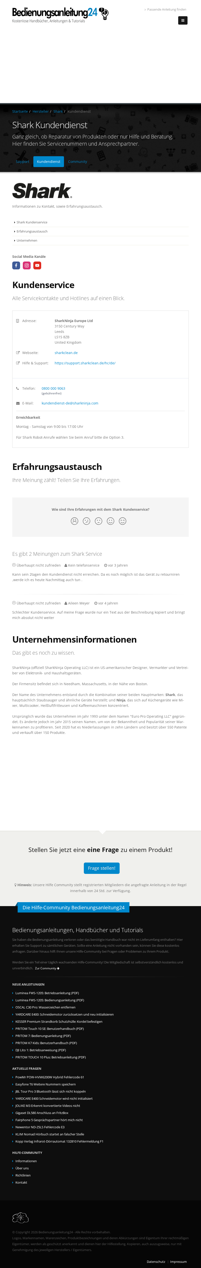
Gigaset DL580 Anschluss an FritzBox (41, 1113)
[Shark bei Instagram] (27, 265)
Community (77, 161)
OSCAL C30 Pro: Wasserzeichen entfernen (45, 1007)
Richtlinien (23, 1175)
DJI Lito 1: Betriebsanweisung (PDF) (40, 1050)
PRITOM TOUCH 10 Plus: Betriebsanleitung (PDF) (50, 1057)
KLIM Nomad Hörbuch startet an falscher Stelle (49, 1134)
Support (22, 161)
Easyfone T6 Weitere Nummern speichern (45, 1084)
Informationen (26, 1161)
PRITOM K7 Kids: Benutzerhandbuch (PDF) (46, 1043)
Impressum (178, 1262)
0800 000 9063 (53, 388)
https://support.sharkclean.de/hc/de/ (85, 363)
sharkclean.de (66, 352)
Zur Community (46, 968)
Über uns (22, 1168)
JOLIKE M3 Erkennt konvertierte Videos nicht (47, 1106)
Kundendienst (48, 161)
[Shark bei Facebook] (16, 265)
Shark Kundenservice (32, 222)
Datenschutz (156, 1262)
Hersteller (41, 111)
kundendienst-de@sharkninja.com (70, 403)
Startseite (20, 111)
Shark (58, 111)
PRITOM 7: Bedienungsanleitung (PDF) (43, 1036)
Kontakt (21, 1182)
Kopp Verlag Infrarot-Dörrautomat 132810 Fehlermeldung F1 (59, 1141)
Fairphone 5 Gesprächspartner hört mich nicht (49, 1120)
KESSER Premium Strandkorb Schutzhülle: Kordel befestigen (58, 1022)
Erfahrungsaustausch (32, 231)
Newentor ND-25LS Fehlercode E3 (39, 1127)
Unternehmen (27, 240)
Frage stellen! (101, 868)
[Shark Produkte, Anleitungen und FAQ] (100, 191)
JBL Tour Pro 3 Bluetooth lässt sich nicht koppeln (50, 1091)
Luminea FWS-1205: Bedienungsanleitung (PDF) (49, 1000)
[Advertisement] (100, 66)
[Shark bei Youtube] (37, 265)
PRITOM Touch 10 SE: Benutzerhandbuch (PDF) (49, 1029)
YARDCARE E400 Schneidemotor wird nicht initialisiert (54, 1099)
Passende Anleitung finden (166, 9)
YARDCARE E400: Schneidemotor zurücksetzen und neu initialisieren (64, 1014)
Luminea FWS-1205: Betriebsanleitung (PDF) (47, 993)
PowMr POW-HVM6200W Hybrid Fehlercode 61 (49, 1077)
